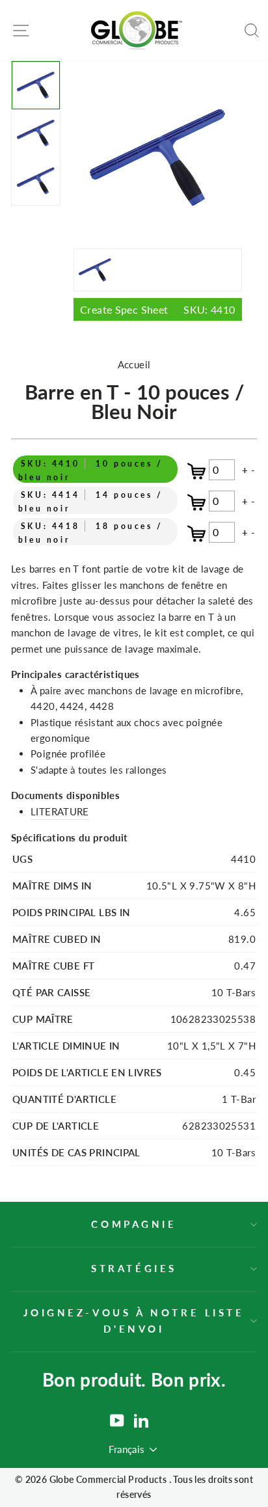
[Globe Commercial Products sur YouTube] (117, 1420)
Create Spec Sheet (157, 309)
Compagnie (133, 1224)
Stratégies (134, 1268)
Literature (60, 811)
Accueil (134, 364)
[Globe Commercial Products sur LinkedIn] (141, 1420)
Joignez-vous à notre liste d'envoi (133, 1320)
